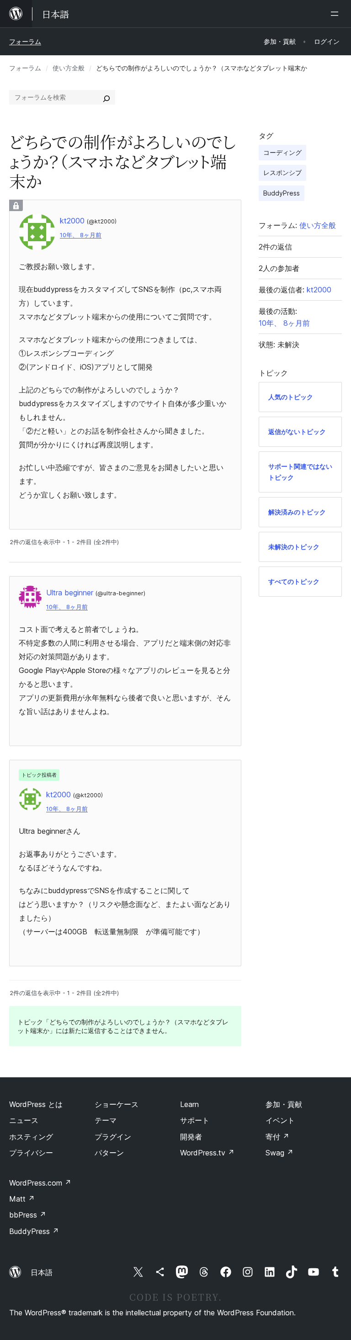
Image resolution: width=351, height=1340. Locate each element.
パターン (109, 1152)
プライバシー (31, 1152)
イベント (280, 1120)
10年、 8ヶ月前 (80, 235)
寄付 (277, 1136)
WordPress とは (36, 1104)
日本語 (42, 1272)
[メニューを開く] (336, 13)
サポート (194, 1120)
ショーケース (116, 1104)
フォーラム (25, 41)
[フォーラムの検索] (106, 97)
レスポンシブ (282, 172)
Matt (22, 1198)
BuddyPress (281, 193)
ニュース (23, 1120)
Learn (189, 1104)
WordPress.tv (207, 1152)
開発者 (191, 1136)
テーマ (106, 1120)
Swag (279, 1152)
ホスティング (31, 1136)
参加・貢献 (284, 1104)
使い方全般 (69, 68)
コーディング (282, 152)
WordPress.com (40, 1182)
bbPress (27, 1214)
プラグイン (113, 1136)
